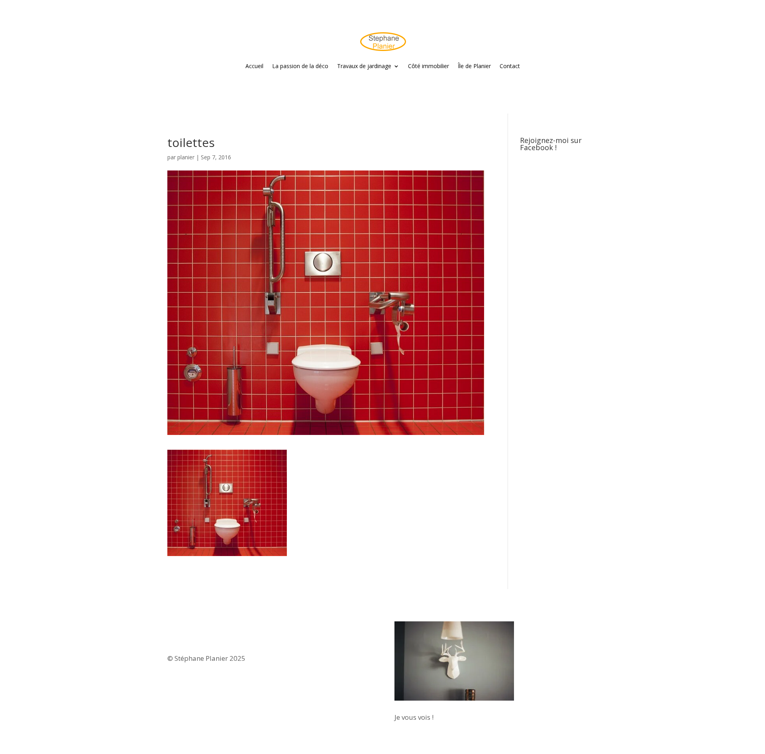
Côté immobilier (428, 66)
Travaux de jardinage (364, 66)
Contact (510, 66)
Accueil (254, 66)
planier (185, 157)
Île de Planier (474, 66)
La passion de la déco (300, 66)
